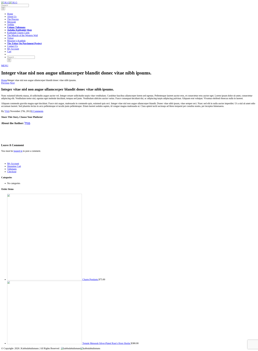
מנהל (7, 111)
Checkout (11, 171)
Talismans (12, 169)
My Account (13, 163)
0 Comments (37, 111)
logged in (18, 151)
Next (12, 83)
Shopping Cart (14, 166)
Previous (5, 83)
